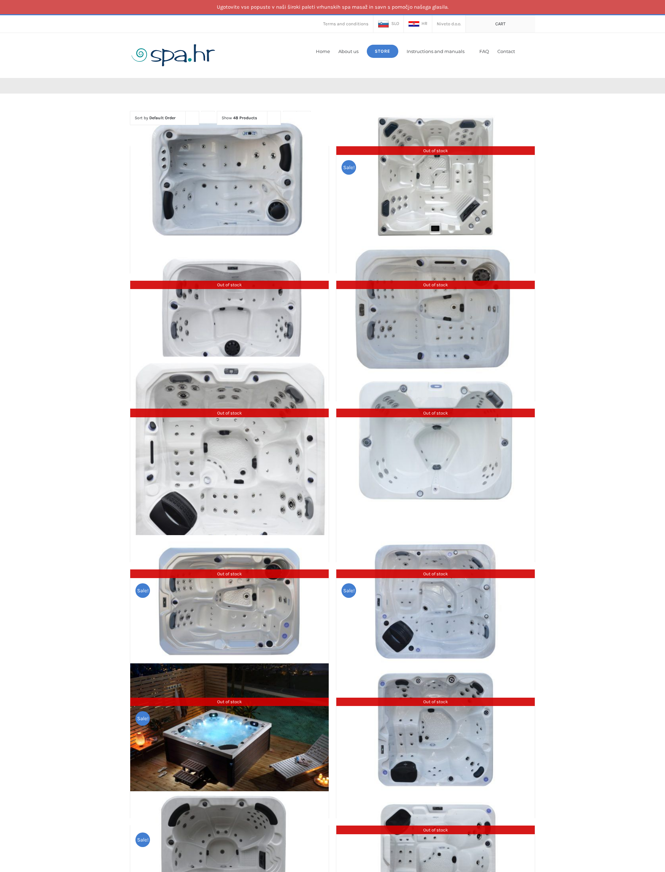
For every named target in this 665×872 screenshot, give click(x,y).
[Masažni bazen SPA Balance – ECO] (229, 178)
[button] (525, 51)
